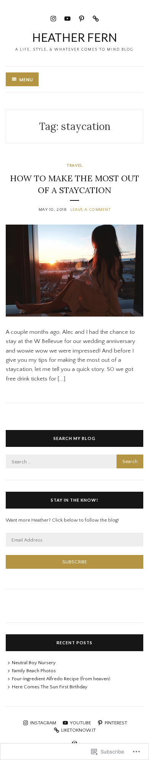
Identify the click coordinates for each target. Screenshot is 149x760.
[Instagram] (53, 18)
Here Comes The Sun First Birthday (49, 686)
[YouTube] (67, 18)
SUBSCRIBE (74, 562)
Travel (74, 165)
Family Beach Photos (34, 670)
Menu (26, 79)
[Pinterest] (81, 18)
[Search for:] (74, 462)
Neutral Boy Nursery (34, 662)
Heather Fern (74, 37)
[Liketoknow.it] (95, 18)
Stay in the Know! (74, 499)
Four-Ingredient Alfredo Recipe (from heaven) (61, 678)
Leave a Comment (90, 209)
